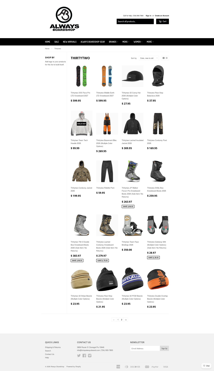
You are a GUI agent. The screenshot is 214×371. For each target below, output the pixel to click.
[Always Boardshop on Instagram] (90, 356)
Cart (164, 21)
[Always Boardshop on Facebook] (84, 356)
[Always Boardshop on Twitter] (79, 356)
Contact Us (49, 354)
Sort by (134, 58)
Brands (113, 41)
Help (47, 357)
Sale (56, 41)
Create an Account (162, 15)
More (149, 41)
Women (137, 41)
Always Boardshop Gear (93, 41)
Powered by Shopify (74, 366)
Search (48, 350)
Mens (125, 41)
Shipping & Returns (53, 347)
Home (47, 41)
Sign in (148, 15)
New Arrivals (69, 41)
